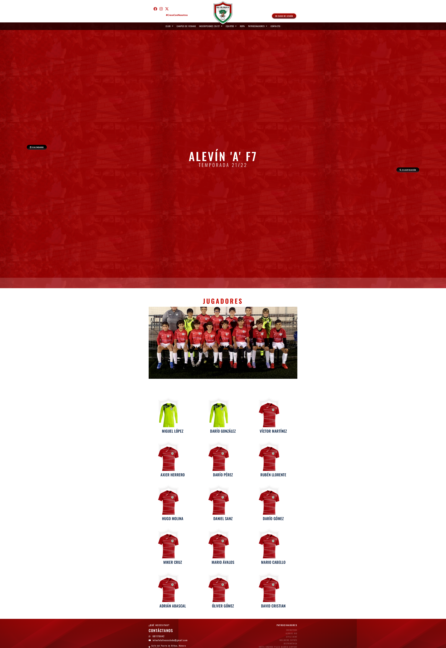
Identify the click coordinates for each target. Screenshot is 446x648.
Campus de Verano (186, 26)
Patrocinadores (256, 26)
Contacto (275, 26)
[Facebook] (155, 8)
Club (168, 26)
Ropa (242, 26)
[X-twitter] (166, 8)
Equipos (230, 26)
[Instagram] (161, 8)
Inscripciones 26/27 (209, 26)
